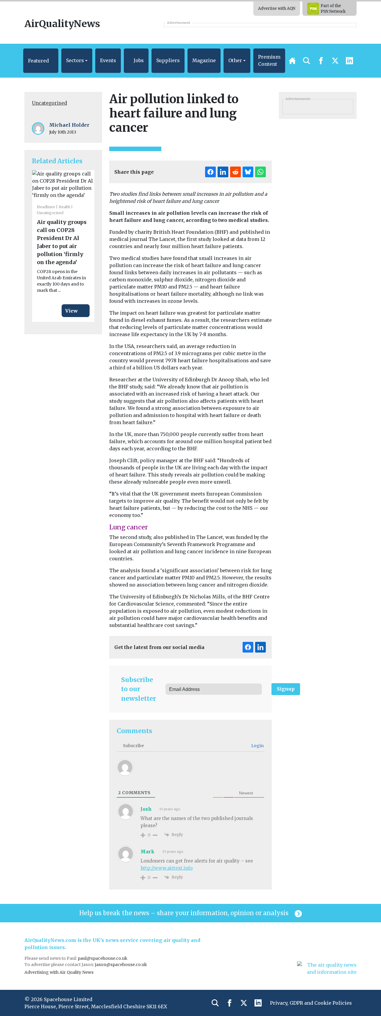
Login (257, 745)
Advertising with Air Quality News (58, 972)
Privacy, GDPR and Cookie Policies (311, 1003)
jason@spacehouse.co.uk (121, 964)
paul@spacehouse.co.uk (103, 958)
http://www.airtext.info (166, 868)
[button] (40, 60)
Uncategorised (49, 103)
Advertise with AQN (276, 8)
